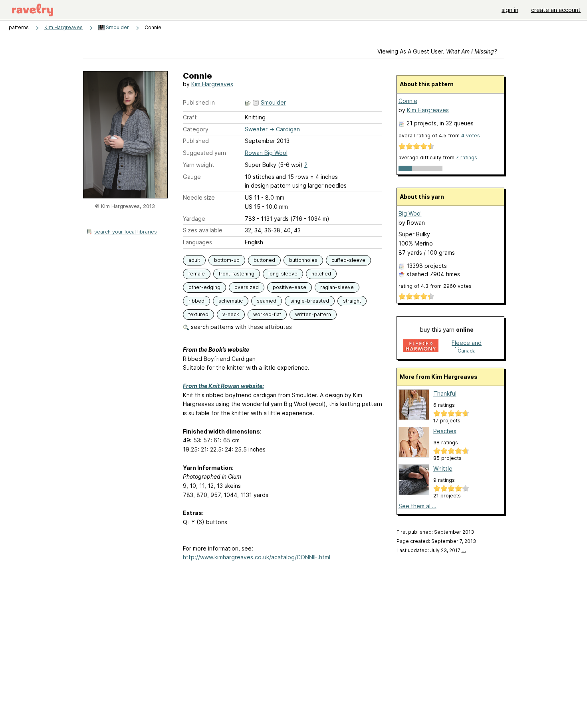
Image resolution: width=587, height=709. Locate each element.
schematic (230, 301)
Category (195, 129)
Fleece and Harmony (467, 343)
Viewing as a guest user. (437, 51)
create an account (556, 9)
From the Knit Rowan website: (223, 385)
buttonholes (303, 260)
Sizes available (202, 230)
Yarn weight (198, 164)
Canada (467, 351)
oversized (246, 287)
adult (194, 260)
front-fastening (236, 274)
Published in (199, 102)
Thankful (444, 393)
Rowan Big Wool (266, 152)
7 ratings (466, 157)
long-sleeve (282, 274)
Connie (408, 100)
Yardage (194, 218)
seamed (266, 301)
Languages (197, 242)
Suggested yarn (204, 152)
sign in (510, 9)
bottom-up (227, 260)
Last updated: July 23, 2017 (431, 550)
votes (470, 136)
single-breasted (309, 301)
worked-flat (267, 314)
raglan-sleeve (337, 287)
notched (321, 274)
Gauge (192, 176)
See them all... (417, 506)
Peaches (444, 431)
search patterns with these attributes (240, 326)
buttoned (264, 260)
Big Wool (410, 213)
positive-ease (289, 287)
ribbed (196, 301)
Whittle (442, 468)
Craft (190, 117)
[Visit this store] (421, 346)
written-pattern (313, 314)
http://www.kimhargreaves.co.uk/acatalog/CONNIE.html (256, 557)
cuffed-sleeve (348, 260)
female (196, 274)
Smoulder (117, 27)
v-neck (230, 314)
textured (198, 314)
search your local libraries (125, 232)
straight (352, 301)
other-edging (204, 287)
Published (196, 140)
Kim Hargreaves (63, 27)
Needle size (199, 197)
